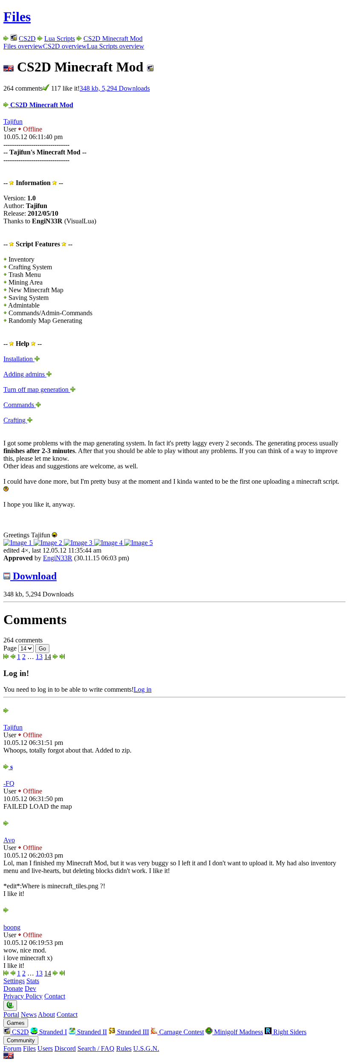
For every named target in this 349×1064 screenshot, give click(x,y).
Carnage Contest (180, 1031)
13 (39, 656)
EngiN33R (57, 558)
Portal (11, 1014)
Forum (12, 1048)
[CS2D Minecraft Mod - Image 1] (18, 542)
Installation (18, 358)
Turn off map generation (36, 389)
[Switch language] (8, 1056)
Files (17, 16)
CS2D (27, 38)
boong (11, 927)
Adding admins (24, 374)
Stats (32, 980)
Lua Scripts (59, 38)
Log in (143, 689)
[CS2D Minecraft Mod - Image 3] (79, 542)
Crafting (15, 420)
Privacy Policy (23, 996)
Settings (14, 980)
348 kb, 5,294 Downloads (115, 88)
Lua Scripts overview (115, 46)
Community (21, 1040)
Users (45, 1048)
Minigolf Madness (237, 1031)
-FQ (8, 783)
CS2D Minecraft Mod (113, 38)
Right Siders (289, 1031)
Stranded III (132, 1031)
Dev (30, 988)
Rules (124, 1048)
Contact (54, 996)
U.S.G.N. (146, 1048)
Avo (9, 840)
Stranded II (91, 1031)
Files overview (23, 46)
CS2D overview (65, 46)
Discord (65, 1048)
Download (33, 576)
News (29, 1014)
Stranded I (52, 1031)
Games (16, 1023)
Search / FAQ (95, 1048)
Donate (13, 988)
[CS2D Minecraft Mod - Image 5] (138, 542)
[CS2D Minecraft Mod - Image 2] (49, 542)
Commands (19, 404)
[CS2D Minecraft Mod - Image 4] (109, 542)
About (46, 1014)
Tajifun (13, 121)
